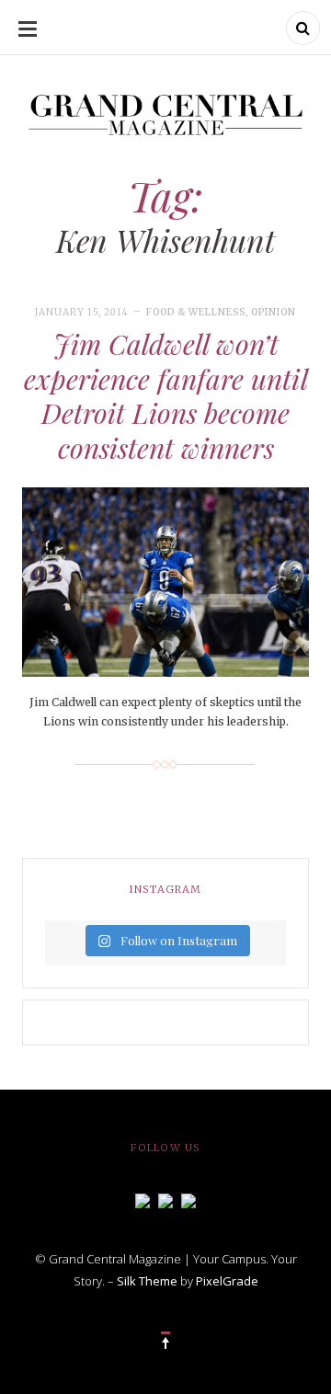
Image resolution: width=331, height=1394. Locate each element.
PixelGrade (227, 1281)
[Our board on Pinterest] (188, 1199)
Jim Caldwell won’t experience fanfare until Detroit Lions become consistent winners (166, 396)
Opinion (273, 312)
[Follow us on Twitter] (165, 1199)
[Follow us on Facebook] (142, 1199)
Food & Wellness (195, 312)
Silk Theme (147, 1281)
